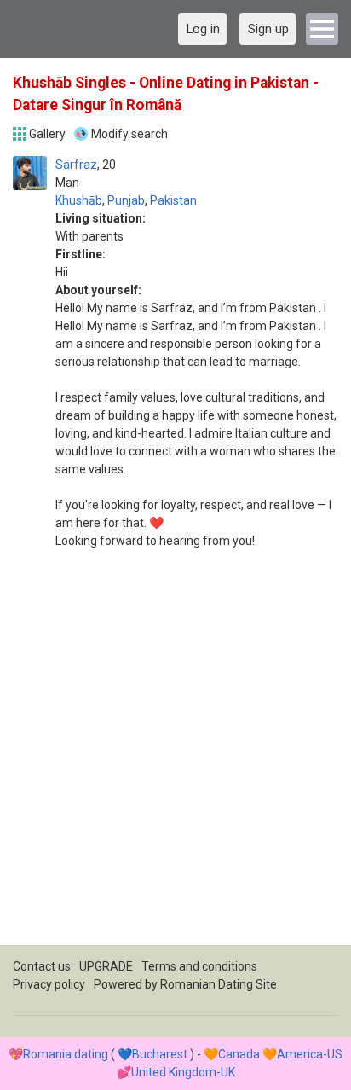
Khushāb (78, 200)
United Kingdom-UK (183, 1072)
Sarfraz (76, 164)
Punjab (126, 200)
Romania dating (65, 1054)
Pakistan (173, 200)
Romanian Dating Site (218, 984)
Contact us (42, 966)
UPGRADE (106, 966)
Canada (239, 1054)
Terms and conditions (199, 966)
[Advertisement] (175, 769)
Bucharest (159, 1054)
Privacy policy (49, 984)
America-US (309, 1054)
